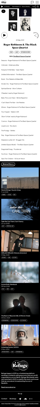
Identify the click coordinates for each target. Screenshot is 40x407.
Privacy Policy (8, 403)
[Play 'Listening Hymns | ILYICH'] (20, 335)
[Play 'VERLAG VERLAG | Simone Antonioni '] (20, 240)
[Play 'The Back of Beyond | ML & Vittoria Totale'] (20, 303)
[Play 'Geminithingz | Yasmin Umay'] (20, 178)
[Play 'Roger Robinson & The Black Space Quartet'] (4, 35)
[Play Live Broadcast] (2, 6)
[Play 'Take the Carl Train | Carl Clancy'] (20, 209)
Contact (4, 399)
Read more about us (8, 387)
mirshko (27, 403)
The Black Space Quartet (22, 56)
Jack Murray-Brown (34, 403)
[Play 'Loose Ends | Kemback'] (20, 272)
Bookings (13, 399)
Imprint (3, 403)
